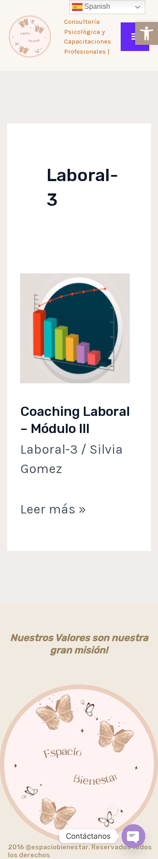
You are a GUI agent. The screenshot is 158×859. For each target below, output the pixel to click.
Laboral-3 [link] (49, 449)
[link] (146, 33)
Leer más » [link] (53, 507)
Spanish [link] (96, 6)
